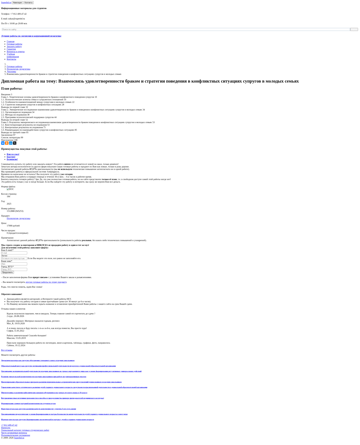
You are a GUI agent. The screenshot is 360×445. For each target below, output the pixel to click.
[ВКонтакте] (2, 143)
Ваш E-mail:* (7, 250)
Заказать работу (14, 46)
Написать (5, 427)
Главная (10, 41)
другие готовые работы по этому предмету (46, 282)
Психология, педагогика (18, 69)
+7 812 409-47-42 (9, 425)
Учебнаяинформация (13, 55)
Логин (4, 255)
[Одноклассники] (6, 143)
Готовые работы (14, 44)
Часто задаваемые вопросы (14, 432)
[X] (14, 143)
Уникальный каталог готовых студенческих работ (25, 430)
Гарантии (11, 49)
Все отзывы (6, 350)
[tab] (13, 154)
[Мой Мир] (10, 143)
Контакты (11, 59)
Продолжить (7, 272)
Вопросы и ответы (16, 51)
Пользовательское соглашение (15, 435)
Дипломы (11, 71)
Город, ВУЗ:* (7, 266)
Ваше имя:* (6, 261)
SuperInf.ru (19, 438)
